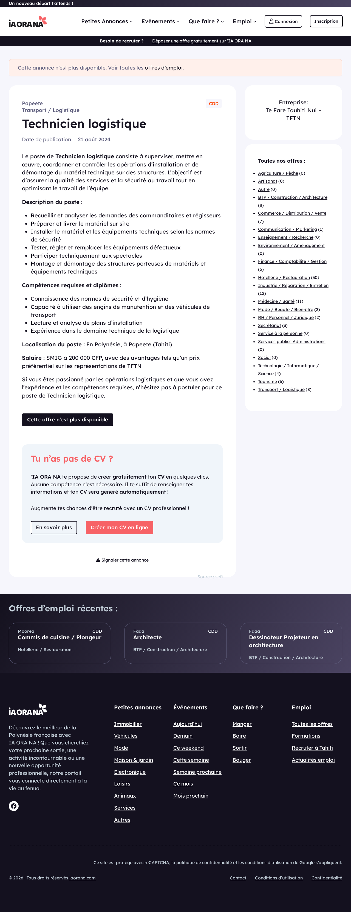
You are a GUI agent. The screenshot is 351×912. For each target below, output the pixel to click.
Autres (122, 819)
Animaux (125, 795)
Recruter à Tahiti (312, 747)
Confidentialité (327, 878)
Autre (264, 189)
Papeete (32, 103)
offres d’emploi (164, 67)
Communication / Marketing (287, 229)
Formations (306, 735)
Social (264, 357)
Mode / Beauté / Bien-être (285, 309)
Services (124, 807)
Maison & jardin (133, 759)
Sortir (240, 747)
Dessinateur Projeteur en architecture (283, 641)
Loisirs (122, 783)
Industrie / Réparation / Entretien (293, 285)
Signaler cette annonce (124, 560)
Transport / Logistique (51, 110)
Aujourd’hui (187, 724)
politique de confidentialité (204, 862)
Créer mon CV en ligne (119, 527)
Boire (239, 735)
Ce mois (183, 783)
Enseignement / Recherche (285, 237)
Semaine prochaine (197, 772)
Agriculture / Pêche (278, 173)
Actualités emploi (313, 759)
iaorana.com (82, 878)
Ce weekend (188, 747)
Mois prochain (190, 795)
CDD (214, 103)
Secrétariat (269, 325)
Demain (183, 735)
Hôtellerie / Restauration (284, 277)
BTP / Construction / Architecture (292, 197)
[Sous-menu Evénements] (178, 21)
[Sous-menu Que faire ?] (222, 21)
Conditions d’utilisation (279, 878)
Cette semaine (191, 759)
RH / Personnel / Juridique (286, 317)
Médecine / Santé (276, 301)
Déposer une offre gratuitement (185, 41)
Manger (242, 724)
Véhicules (125, 735)
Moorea (26, 631)
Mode (121, 747)
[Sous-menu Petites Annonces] (131, 21)
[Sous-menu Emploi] (254, 21)
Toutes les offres (312, 724)
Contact (238, 878)
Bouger (242, 759)
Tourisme (267, 381)
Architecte (147, 637)
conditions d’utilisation (268, 862)
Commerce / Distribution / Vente (292, 213)
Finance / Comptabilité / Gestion (292, 261)
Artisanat (267, 181)
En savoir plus (54, 527)
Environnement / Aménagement (291, 245)
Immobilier (128, 724)
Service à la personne (280, 333)
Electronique (130, 772)
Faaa (138, 631)
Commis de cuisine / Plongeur (59, 637)
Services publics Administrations (291, 341)
